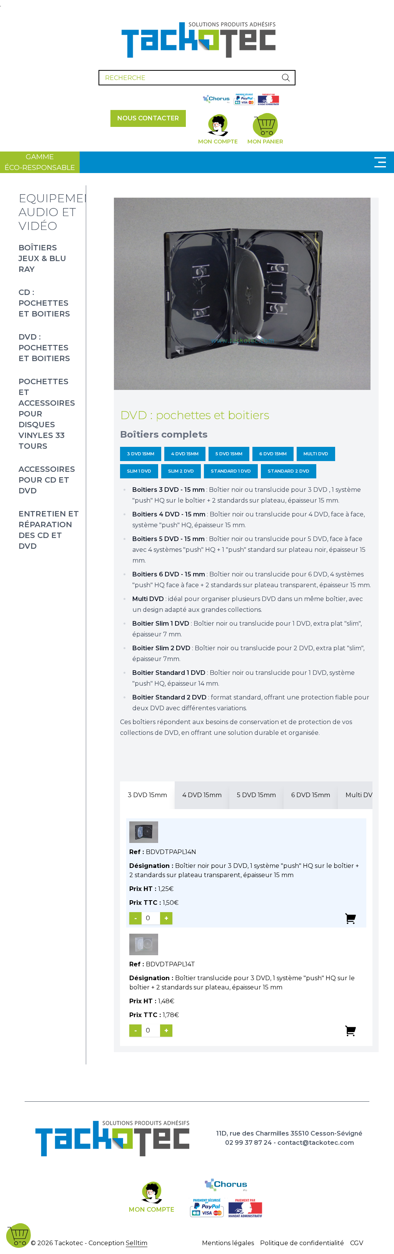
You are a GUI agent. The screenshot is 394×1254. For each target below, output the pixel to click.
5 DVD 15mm (228, 453)
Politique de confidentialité (302, 1243)
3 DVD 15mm (140, 453)
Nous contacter (148, 118)
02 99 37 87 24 (248, 1142)
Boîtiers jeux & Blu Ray (42, 258)
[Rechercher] (286, 77)
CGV (356, 1243)
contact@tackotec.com (315, 1142)
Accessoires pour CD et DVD (46, 480)
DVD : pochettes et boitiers (44, 347)
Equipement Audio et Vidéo (59, 212)
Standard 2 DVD (288, 471)
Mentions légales (228, 1243)
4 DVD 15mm (185, 453)
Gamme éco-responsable (40, 162)
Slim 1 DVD (139, 471)
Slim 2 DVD (181, 471)
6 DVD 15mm (273, 453)
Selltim (136, 1243)
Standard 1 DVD (231, 471)
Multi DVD (316, 453)
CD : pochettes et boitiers (44, 303)
